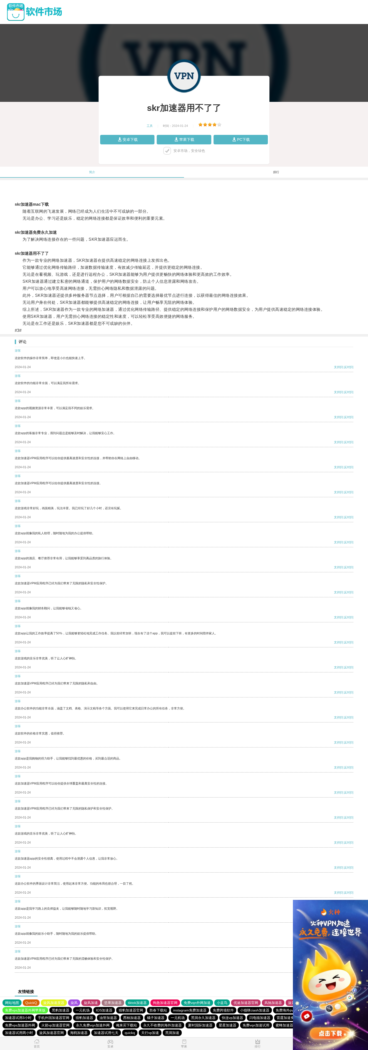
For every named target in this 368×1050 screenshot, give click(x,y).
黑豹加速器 (60, 1010)
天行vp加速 (150, 1033)
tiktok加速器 (137, 1003)
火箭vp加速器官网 (55, 1025)
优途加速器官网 (246, 1003)
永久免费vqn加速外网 (93, 1025)
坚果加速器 (113, 1003)
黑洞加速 (172, 1033)
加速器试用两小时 (19, 1033)
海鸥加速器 (79, 1033)
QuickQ (31, 1003)
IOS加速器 (104, 1010)
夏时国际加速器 (200, 1025)
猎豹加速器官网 (131, 1010)
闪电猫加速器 (259, 1018)
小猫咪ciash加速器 (254, 1010)
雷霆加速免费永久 (291, 1018)
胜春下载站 (158, 1010)
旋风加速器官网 (51, 1033)
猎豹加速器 (84, 1018)
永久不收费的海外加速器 (162, 1025)
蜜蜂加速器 (284, 1025)
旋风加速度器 (53, 1003)
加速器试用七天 (106, 1033)
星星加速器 (227, 1025)
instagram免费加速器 (190, 1010)
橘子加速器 (155, 1018)
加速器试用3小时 (18, 1018)
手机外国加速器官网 (53, 1018)
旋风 (74, 1003)
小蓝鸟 (222, 1003)
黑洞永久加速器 (203, 1018)
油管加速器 (108, 1018)
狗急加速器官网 (165, 1003)
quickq (130, 1033)
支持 (337, 367)
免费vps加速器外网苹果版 (25, 1010)
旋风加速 (91, 1003)
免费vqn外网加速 (197, 1003)
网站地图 (12, 1003)
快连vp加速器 (232, 1018)
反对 (347, 367)
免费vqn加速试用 (256, 1025)
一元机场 (83, 1010)
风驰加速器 (273, 1003)
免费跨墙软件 (223, 1010)
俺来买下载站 (126, 1025)
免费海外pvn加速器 (291, 1010)
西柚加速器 (132, 1018)
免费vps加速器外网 (20, 1025)
